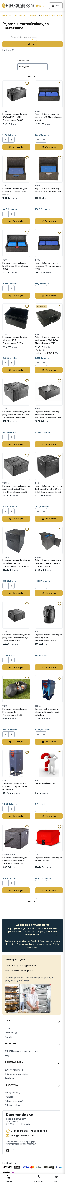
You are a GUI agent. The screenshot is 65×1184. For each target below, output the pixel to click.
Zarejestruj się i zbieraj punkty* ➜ (20, 965)
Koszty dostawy (12, 1092)
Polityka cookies (12, 1105)
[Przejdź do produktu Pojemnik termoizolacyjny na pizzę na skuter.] (49, 838)
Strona (28, 76)
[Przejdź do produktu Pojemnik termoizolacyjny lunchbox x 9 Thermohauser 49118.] (49, 243)
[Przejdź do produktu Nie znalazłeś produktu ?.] (49, 763)
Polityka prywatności (14, 1101)
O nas (7, 1028)
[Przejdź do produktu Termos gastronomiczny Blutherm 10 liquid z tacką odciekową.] (49, 689)
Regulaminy (10, 1078)
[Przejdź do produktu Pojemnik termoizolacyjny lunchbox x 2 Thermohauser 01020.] (16, 169)
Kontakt (8, 1037)
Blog (7, 1055)
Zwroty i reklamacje (14, 1069)
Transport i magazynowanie (26, 15)
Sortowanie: (23, 60)
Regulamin (35, 941)
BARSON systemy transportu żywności (23, 1051)
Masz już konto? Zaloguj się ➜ (19, 970)
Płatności (9, 1096)
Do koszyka (18, 147)
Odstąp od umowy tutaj (16, 1074)
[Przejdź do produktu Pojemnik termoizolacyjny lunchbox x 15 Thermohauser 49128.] (49, 94)
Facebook (10, 1032)
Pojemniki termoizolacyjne (52, 15)
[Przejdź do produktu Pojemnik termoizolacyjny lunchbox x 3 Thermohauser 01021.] (49, 169)
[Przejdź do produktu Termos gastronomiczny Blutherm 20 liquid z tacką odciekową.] (16, 763)
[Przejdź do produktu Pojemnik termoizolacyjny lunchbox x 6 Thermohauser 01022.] (16, 243)
